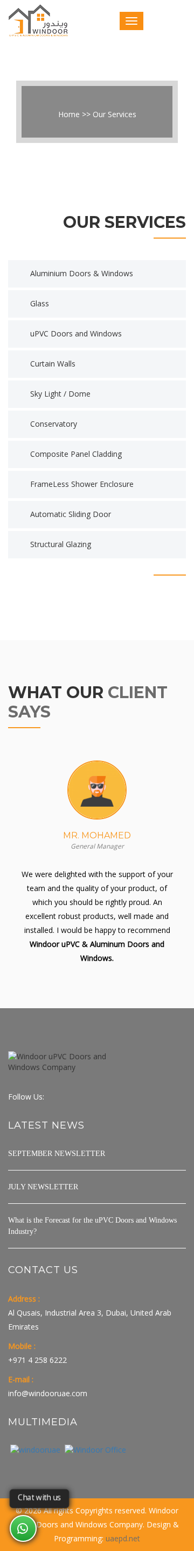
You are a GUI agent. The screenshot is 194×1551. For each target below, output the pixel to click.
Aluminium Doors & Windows (81, 273)
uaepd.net (123, 1538)
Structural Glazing (60, 544)
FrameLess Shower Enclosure (82, 484)
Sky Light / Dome (60, 394)
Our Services (114, 114)
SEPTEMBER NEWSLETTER (56, 1154)
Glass (39, 303)
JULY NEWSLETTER (43, 1187)
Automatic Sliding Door (70, 514)
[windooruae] (35, 1450)
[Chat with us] (23, 1528)
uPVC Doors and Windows (76, 333)
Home (69, 114)
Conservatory (53, 424)
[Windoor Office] (95, 1450)
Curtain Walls (52, 363)
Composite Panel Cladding (76, 454)
